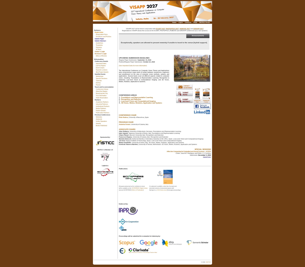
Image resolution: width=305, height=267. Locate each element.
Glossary (99, 47)
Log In (181, 22)
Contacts (188, 22)
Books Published (101, 125)
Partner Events (101, 110)
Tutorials (99, 80)
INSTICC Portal (204, 22)
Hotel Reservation (102, 98)
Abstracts (99, 119)
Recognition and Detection (131, 99)
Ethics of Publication (137, 190)
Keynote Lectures (101, 70)
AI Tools (98, 49)
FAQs (195, 22)
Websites (99, 117)
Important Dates (101, 63)
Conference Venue (102, 89)
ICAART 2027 (160, 29)
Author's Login (100, 51)
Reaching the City (102, 93)
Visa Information (101, 95)
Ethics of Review (101, 56)
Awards (98, 123)
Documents (96, 27)
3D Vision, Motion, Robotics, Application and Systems (141, 103)
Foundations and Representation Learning (137, 97)
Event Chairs (100, 68)
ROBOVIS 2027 (185, 29)
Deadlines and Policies (103, 36)
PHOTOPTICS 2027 (172, 29)
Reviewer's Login (101, 54)
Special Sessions (101, 78)
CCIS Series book (162, 190)
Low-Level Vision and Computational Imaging (138, 101)
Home (174, 22)
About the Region (101, 91)
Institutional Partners (102, 106)
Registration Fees (102, 34)
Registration (99, 32)
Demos (98, 83)
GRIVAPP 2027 (198, 29)
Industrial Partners (102, 104)
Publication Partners (102, 113)
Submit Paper (99, 39)
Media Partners (101, 108)
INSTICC (208, 262)
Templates (99, 45)
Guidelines (99, 43)
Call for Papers (101, 65)
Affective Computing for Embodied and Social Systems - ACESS (189, 151)
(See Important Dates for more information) (133, 65)
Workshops (99, 76)
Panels (98, 85)
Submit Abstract (100, 41)
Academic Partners (102, 102)
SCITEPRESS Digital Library (140, 188)
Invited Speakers (101, 121)
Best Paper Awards (102, 72)
